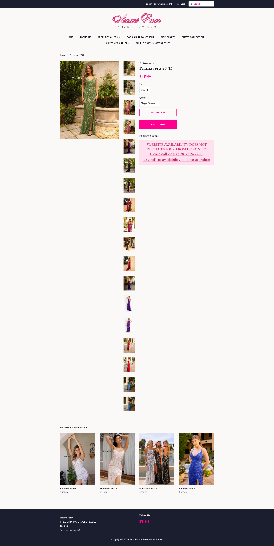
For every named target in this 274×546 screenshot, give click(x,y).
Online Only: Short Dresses (153, 43)
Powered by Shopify (153, 539)
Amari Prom (136, 539)
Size (141, 84)
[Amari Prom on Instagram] (147, 522)
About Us (85, 37)
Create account (164, 3)
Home (70, 37)
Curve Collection (193, 37)
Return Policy (66, 518)
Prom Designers (108, 37)
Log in (149, 3)
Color (142, 97)
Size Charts (168, 37)
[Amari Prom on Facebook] (141, 522)
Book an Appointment (140, 37)
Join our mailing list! (70, 530)
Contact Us (65, 526)
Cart (183, 3)
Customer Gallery (117, 43)
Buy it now (158, 124)
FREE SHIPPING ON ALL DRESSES (78, 522)
